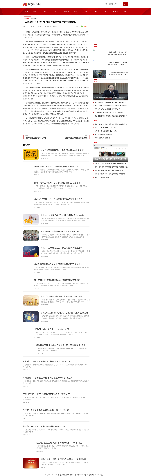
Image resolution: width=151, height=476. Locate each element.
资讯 (34, 11)
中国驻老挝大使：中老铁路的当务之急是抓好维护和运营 (112, 116)
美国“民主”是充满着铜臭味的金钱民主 (106, 131)
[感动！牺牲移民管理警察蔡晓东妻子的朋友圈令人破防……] (110, 153)
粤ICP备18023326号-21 (81, 475)
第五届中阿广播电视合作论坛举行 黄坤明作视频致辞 (111, 105)
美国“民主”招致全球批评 (102, 177)
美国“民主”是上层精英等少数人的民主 (106, 127)
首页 (24, 11)
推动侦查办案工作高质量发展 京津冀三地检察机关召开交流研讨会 (115, 102)
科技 (65, 11)
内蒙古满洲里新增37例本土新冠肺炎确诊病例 (109, 170)
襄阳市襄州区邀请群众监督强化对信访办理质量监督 (111, 124)
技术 (114, 11)
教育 (75, 11)
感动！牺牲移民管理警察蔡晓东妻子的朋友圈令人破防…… (113, 167)
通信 (96, 11)
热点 (45, 11)
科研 (55, 11)
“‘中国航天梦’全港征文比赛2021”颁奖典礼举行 (109, 112)
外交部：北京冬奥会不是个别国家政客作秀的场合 (110, 174)
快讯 (124, 11)
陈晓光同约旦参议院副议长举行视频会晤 (107, 109)
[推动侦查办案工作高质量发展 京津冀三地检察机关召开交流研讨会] (110, 91)
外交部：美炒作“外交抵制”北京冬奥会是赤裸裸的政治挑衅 (113, 163)
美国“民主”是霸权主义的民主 (103, 134)
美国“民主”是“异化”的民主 (102, 138)
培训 (86, 11)
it (105, 11)
